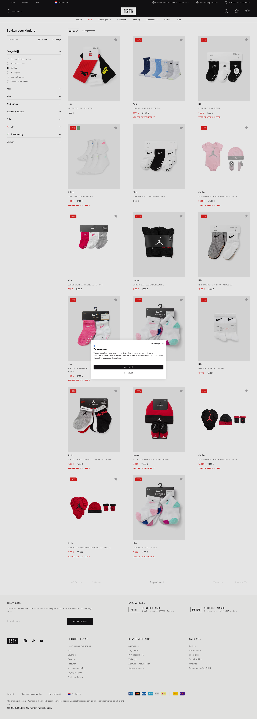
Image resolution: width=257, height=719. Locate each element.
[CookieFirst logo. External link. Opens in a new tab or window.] (95, 346)
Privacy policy (157, 343)
